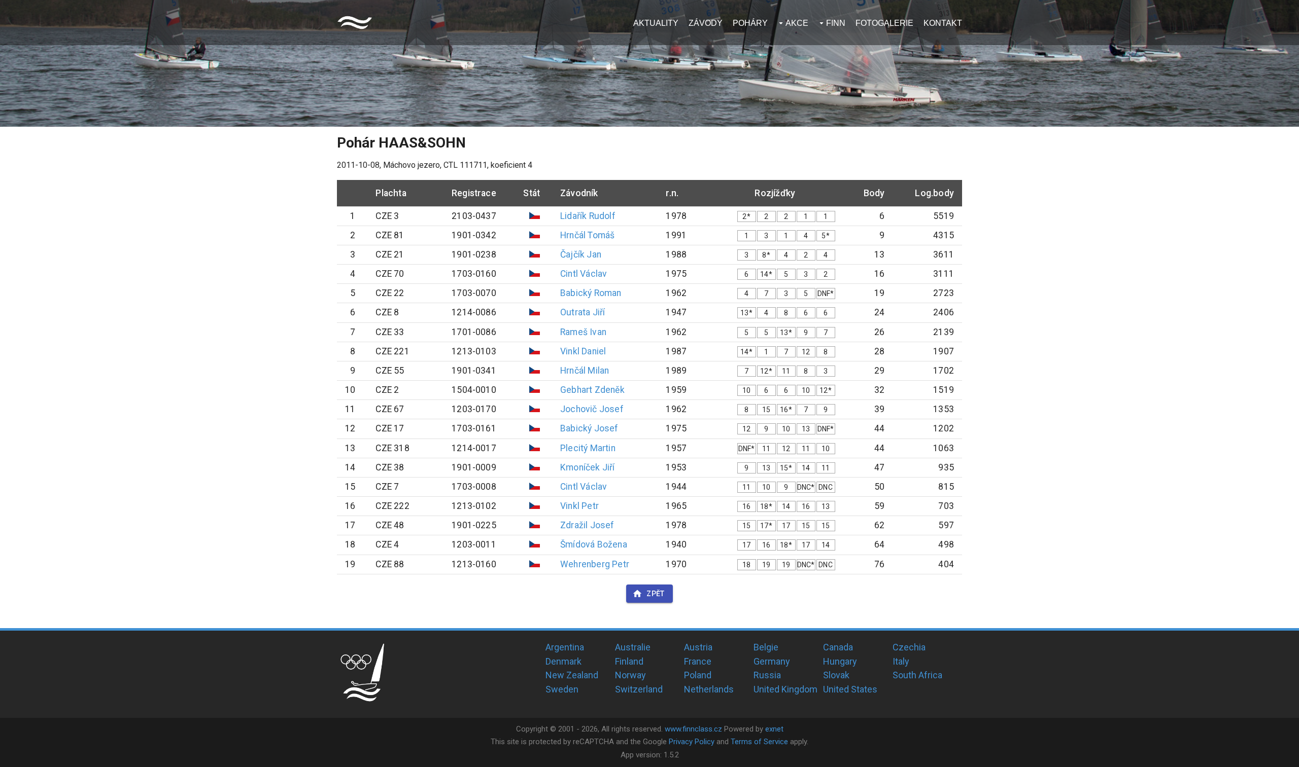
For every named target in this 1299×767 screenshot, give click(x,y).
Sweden (561, 689)
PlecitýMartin (588, 448)
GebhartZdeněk (592, 390)
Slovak (836, 675)
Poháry (750, 23)
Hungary (840, 661)
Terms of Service (759, 741)
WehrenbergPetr (594, 564)
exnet (774, 729)
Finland (629, 661)
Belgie (766, 647)
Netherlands (709, 689)
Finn (835, 23)
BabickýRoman (590, 293)
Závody (706, 23)
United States (850, 689)
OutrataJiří (582, 312)
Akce (796, 23)
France (697, 661)
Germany (772, 661)
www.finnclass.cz (693, 729)
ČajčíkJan (580, 254)
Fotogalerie (884, 23)
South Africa (917, 675)
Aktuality (655, 23)
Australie (633, 647)
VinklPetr (579, 506)
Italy (901, 661)
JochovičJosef (592, 409)
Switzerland (639, 689)
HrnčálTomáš (587, 235)
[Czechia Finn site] (354, 22)
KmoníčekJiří (587, 467)
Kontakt (943, 23)
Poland (697, 675)
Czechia (909, 647)
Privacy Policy (691, 741)
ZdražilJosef (587, 525)
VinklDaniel (583, 351)
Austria (698, 647)
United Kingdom (785, 689)
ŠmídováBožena (593, 544)
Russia (767, 675)
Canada (838, 647)
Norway (630, 675)
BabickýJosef (589, 428)
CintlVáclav (583, 274)
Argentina (564, 647)
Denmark (563, 661)
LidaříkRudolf (588, 216)
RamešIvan (583, 332)
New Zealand (571, 675)
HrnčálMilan (584, 371)
